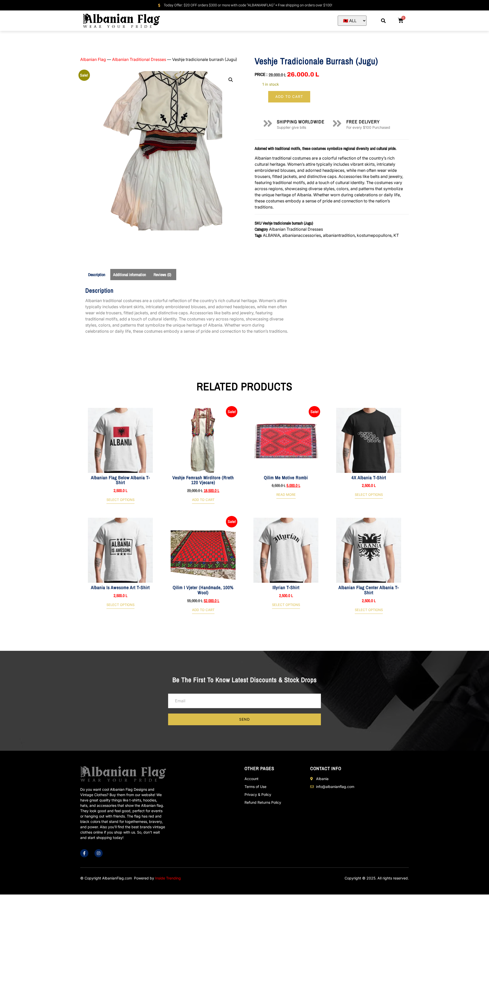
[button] (383, 21)
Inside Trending (168, 878)
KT (396, 235)
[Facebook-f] (84, 853)
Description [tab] (96, 274)
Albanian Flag (93, 59)
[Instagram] (98, 853)
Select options (120, 500)
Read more (286, 495)
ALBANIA (271, 235)
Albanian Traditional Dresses (139, 59)
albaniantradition (339, 235)
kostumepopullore (374, 235)
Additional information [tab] (129, 274)
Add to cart (289, 96)
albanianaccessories (301, 235)
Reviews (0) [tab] (162, 274)
